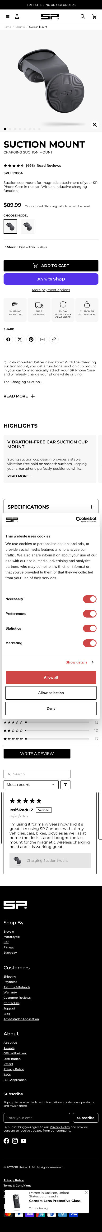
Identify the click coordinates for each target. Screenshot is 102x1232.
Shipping (10, 976)
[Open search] (83, 16)
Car (6, 942)
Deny (51, 708)
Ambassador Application (21, 1019)
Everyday (10, 952)
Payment (10, 982)
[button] (51, 722)
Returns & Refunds (17, 987)
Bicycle (9, 931)
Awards (9, 1048)
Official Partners (15, 1053)
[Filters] (65, 784)
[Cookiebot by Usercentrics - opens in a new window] (76, 520)
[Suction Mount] (27, 226)
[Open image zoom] (95, 125)
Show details (76, 662)
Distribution (12, 1059)
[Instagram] (15, 1141)
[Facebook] (6, 1141)
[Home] (50, 17)
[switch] (90, 614)
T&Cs (7, 1074)
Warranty (10, 992)
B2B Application (15, 1080)
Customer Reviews (17, 997)
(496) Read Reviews (43, 165)
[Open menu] (7, 16)
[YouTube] (23, 1141)
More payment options (51, 290)
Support (9, 1008)
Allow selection (51, 693)
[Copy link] (54, 339)
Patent (8, 1064)
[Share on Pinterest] (31, 339)
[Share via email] (42, 339)
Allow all (51, 677)
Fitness (9, 947)
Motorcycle (12, 937)
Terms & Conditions (17, 1185)
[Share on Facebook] (8, 339)
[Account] (17, 16)
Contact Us (11, 1003)
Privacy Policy (14, 1069)
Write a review (37, 753)
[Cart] (94, 16)
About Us (10, 1042)
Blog (7, 1013)
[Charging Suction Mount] (10, 226)
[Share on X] (19, 339)
